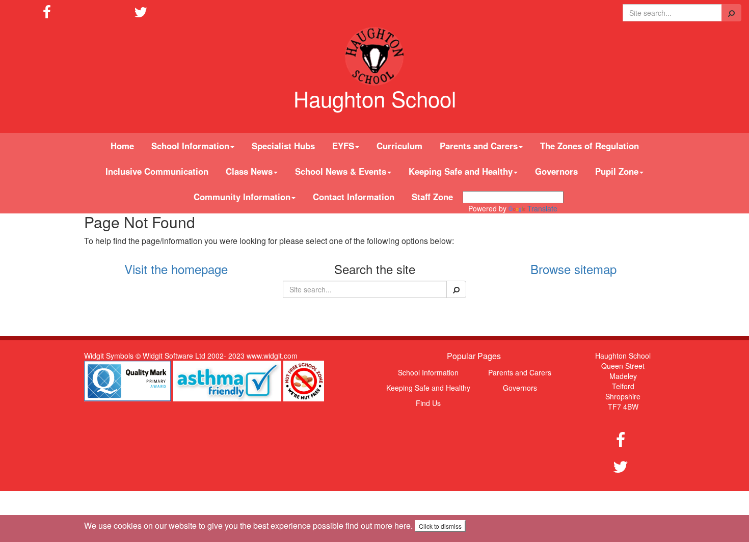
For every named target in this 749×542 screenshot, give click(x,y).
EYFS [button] (343, 146)
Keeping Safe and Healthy (428, 388)
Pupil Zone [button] (616, 171)
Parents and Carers (519, 372)
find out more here (378, 525)
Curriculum (399, 146)
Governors (556, 171)
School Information (428, 372)
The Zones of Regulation (589, 146)
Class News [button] (249, 171)
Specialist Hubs (283, 146)
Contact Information (353, 197)
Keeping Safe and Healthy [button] (461, 171)
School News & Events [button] (340, 171)
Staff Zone (432, 197)
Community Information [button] (242, 197)
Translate (542, 208)
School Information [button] (190, 146)
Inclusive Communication (156, 171)
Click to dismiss (440, 526)
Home (122, 146)
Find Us (428, 403)
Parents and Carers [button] (479, 146)
